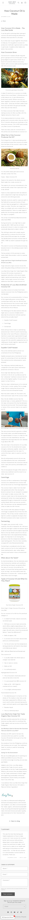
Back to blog (15, 821)
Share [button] (4, 21)
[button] (3, 2)
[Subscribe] (24, 906)
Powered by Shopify (19, 916)
